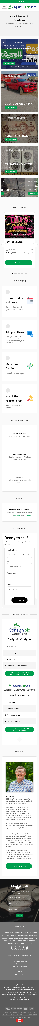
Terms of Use (7, 1014)
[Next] (35, 54)
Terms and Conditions (26, 1012)
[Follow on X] (19, 1)
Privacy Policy (18, 1014)
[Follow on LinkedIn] (23, 1)
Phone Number (12, 573)
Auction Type (12, 550)
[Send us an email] (21, 1)
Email (9, 561)
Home (5, 1012)
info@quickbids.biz (20, 967)
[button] (12, 273)
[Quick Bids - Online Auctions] (22, 7)
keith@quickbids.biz (19, 961)
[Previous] (4, 54)
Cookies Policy (31, 1014)
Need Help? (13, 1012)
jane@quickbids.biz (19, 964)
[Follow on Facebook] (15, 1)
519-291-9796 (19, 974)
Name (9, 585)
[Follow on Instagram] (17, 1)
